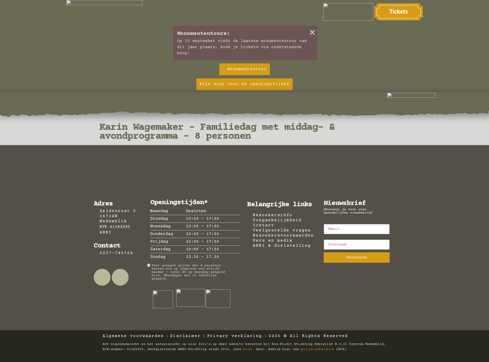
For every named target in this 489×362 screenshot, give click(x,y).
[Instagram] (120, 277)
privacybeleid (317, 349)
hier (249, 349)
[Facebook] (102, 277)
